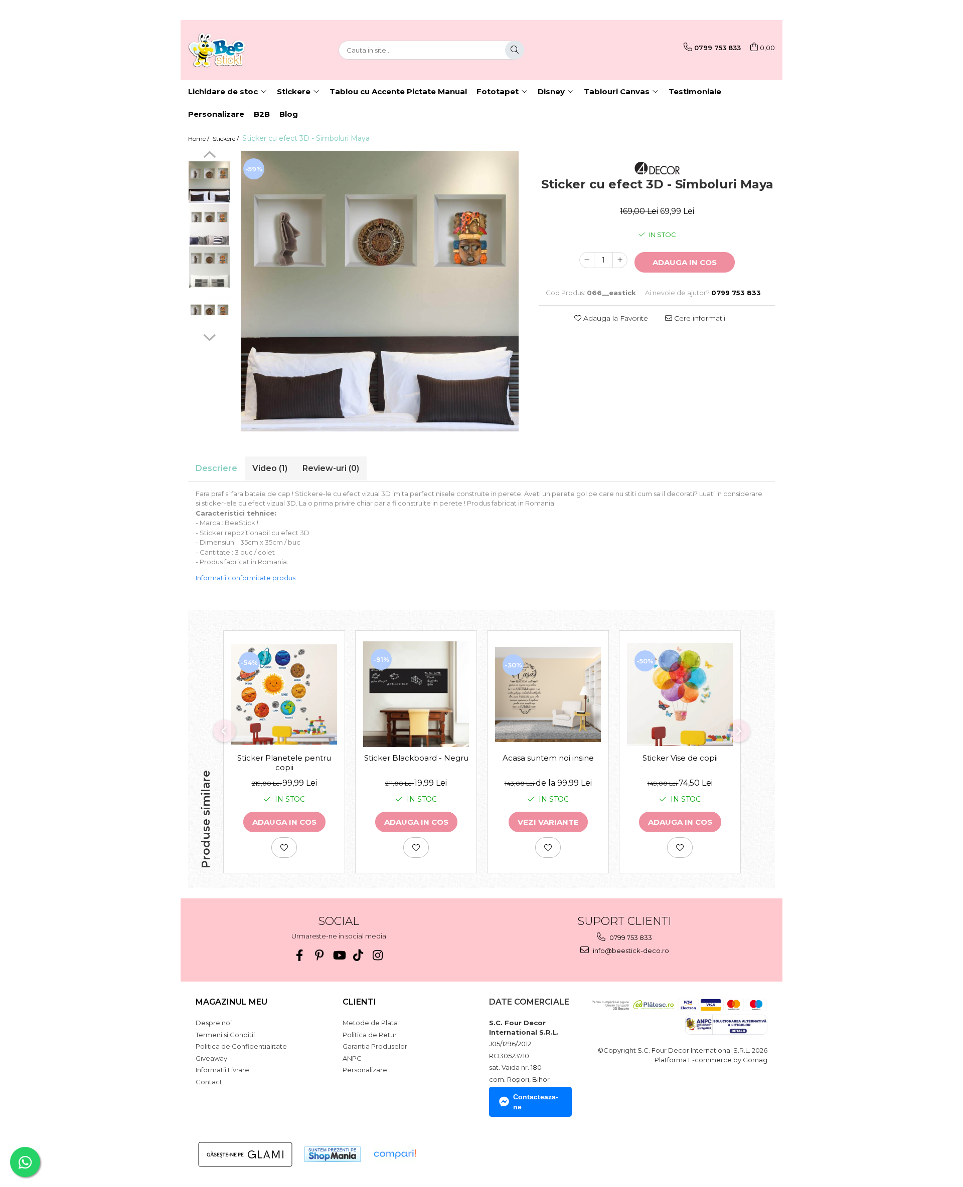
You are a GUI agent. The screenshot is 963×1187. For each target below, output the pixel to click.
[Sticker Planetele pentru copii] (284, 694)
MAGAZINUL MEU (231, 1002)
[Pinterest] (319, 955)
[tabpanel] (380, 291)
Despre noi (214, 1023)
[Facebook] (299, 955)
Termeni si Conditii (225, 1035)
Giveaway (211, 1058)
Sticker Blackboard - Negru (416, 758)
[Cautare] (514, 50)
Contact (209, 1082)
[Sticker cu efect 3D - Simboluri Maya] (380, 291)
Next (209, 336)
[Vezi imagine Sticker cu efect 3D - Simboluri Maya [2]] (209, 267)
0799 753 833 (630, 937)
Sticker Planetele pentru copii (284, 763)
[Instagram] (378, 955)
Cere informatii (698, 318)
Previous (209, 156)
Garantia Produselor (375, 1046)
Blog (288, 114)
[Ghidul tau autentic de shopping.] (395, 1154)
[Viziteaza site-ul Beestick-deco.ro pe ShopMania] (332, 1154)
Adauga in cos (685, 262)
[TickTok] (358, 955)
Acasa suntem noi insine (548, 758)
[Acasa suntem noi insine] (548, 694)
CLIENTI (359, 1002)
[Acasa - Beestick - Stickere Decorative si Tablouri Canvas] (238, 50)
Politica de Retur (370, 1035)
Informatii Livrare (222, 1070)
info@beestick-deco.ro (630, 950)
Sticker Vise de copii (680, 758)
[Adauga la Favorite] (284, 847)
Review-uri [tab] (330, 468)
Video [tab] (269, 468)
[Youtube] (339, 955)
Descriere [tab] (216, 468)
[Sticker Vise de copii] (680, 694)
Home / (199, 138)
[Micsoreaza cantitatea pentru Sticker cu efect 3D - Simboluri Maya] (586, 260)
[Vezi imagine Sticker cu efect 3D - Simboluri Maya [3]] (209, 310)
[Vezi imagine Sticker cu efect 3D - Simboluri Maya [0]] (209, 182)
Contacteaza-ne (535, 1102)
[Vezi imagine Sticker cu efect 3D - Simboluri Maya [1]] (209, 225)
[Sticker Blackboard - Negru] (416, 694)
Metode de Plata (370, 1023)
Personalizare (216, 114)
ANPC (352, 1058)
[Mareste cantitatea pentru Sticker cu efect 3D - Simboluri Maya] (619, 260)
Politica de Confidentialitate (241, 1046)
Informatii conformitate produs (245, 578)
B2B (262, 114)
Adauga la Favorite (614, 318)
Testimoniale (695, 91)
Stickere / (226, 138)
